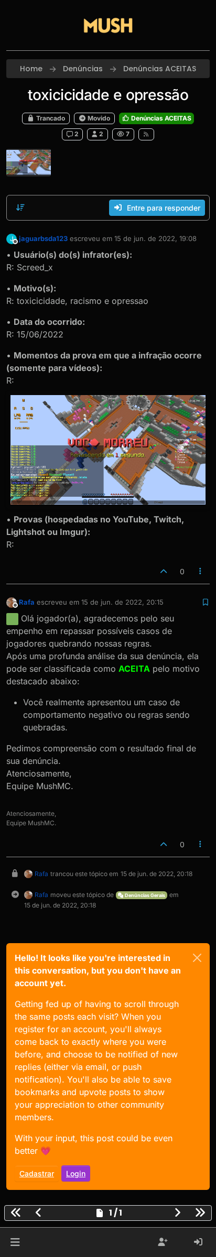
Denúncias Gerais (144, 895)
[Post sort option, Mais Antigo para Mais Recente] (20, 207)
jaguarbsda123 (43, 238)
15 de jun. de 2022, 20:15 (122, 602)
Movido (98, 118)
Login (75, 1173)
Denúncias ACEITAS (160, 118)
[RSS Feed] (146, 134)
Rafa (27, 602)
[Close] (197, 957)
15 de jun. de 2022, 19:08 (155, 238)
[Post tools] (200, 571)
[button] (15, 1242)
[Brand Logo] (108, 25)
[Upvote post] (163, 571)
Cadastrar (36, 1173)
